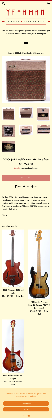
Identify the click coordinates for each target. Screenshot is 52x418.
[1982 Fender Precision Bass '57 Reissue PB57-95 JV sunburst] (39, 264)
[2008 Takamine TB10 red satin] (13, 258)
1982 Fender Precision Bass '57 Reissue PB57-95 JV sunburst (39, 305)
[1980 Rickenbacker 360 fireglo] (13, 346)
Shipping (17, 168)
